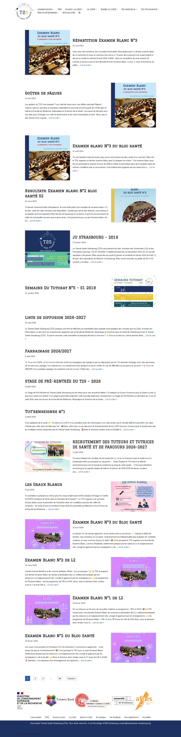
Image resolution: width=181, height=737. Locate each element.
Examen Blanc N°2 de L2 (50, 560)
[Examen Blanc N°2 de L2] (133, 572)
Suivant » (71, 678)
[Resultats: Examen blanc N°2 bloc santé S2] (133, 205)
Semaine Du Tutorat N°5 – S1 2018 (60, 288)
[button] (53, 9)
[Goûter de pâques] (133, 105)
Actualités (68, 13)
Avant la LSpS (59, 717)
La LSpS (72, 717)
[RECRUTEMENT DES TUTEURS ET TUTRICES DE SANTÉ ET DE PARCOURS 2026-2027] (47, 456)
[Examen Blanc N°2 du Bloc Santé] (133, 648)
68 (60, 678)
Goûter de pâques (43, 93)
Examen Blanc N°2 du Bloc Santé (59, 636)
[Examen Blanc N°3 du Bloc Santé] (47, 534)
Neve (17, 734)
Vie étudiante (115, 717)
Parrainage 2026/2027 (48, 351)
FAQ (59, 9)
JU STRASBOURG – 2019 (95, 237)
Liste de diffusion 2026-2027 (55, 317)
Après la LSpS (86, 717)
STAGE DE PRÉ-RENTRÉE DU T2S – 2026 (63, 381)
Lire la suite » (86, 65)
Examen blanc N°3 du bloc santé (107, 146)
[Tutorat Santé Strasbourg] (24, 11)
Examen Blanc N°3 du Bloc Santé (107, 522)
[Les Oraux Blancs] (133, 496)
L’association (35, 717)
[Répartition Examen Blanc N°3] (47, 52)
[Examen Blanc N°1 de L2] (47, 610)
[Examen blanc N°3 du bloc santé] (47, 157)
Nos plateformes (131, 717)
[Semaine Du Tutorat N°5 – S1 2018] (133, 291)
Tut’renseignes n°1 (45, 411)
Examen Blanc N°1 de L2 (98, 598)
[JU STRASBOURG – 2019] (47, 249)
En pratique (101, 717)
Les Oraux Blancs (43, 484)
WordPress (38, 734)
